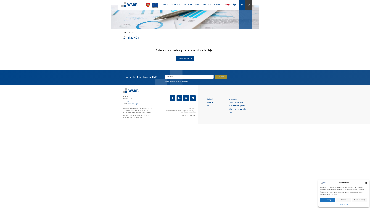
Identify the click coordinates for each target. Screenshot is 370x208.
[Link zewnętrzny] (234, 4)
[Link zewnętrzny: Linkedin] (179, 98)
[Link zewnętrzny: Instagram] (193, 98)
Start (124, 32)
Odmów (343, 200)
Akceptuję (328, 200)
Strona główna (184, 58)
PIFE (204, 5)
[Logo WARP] (129, 5)
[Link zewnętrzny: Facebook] (172, 98)
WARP (165, 5)
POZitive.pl (192, 115)
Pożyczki (188, 5)
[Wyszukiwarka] (248, 5)
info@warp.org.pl (132, 104)
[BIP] (227, 4)
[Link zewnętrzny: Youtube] (186, 98)
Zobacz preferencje (359, 200)
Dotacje (197, 5)
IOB (209, 5)
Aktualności (176, 5)
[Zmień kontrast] (242, 5)
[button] (366, 183)
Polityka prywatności (343, 204)
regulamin (185, 81)
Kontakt (217, 5)
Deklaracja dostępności (237, 106)
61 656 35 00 (129, 101)
